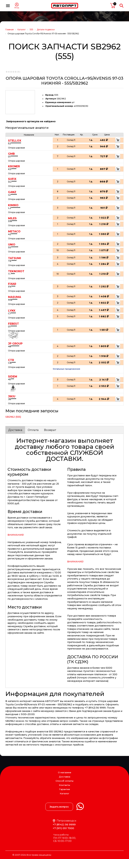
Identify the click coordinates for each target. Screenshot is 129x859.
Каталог (64, 793)
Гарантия (64, 789)
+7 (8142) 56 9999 (64, 824)
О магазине (64, 772)
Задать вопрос (59, 806)
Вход (16, 8)
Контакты (64, 785)
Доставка (15, 430)
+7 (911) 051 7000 (63, 828)
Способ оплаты (64, 780)
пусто (113, 5)
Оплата (33, 430)
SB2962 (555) (13, 416)
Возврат (50, 430)
